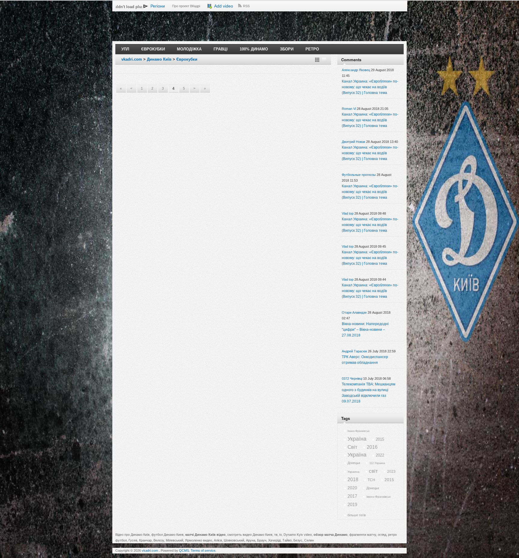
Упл (125, 49)
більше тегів (357, 515)
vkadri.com (131, 59)
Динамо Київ (159, 59)
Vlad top (348, 213)
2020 (352, 487)
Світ (352, 447)
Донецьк (354, 463)
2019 (352, 504)
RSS (246, 6)
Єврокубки (153, 49)
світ (373, 471)
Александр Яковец (356, 70)
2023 (391, 471)
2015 (380, 439)
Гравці (221, 49)
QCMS (184, 550)
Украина (354, 471)
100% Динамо (254, 49)
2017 (352, 496)
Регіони (156, 6)
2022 (380, 455)
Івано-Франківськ (358, 431)
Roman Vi (349, 108)
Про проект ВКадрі (186, 6)
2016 (372, 447)
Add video (222, 6)
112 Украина (377, 463)
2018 (353, 479)
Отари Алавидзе (354, 312)
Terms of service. (203, 550)
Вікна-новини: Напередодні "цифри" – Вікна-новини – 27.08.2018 (365, 329)
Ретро (312, 49)
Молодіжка (189, 49)
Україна (357, 439)
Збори (286, 49)
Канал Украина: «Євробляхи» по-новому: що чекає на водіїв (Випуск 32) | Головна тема (370, 87)
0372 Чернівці (352, 378)
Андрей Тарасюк (354, 351)
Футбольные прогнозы (359, 174)
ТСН (371, 480)
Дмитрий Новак (353, 141)
